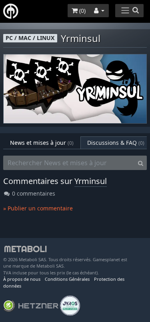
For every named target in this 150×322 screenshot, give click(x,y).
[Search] (140, 163)
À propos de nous (21, 279)
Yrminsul (90, 181)
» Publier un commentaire (38, 208)
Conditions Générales (67, 279)
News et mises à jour (42, 142)
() (82, 10)
